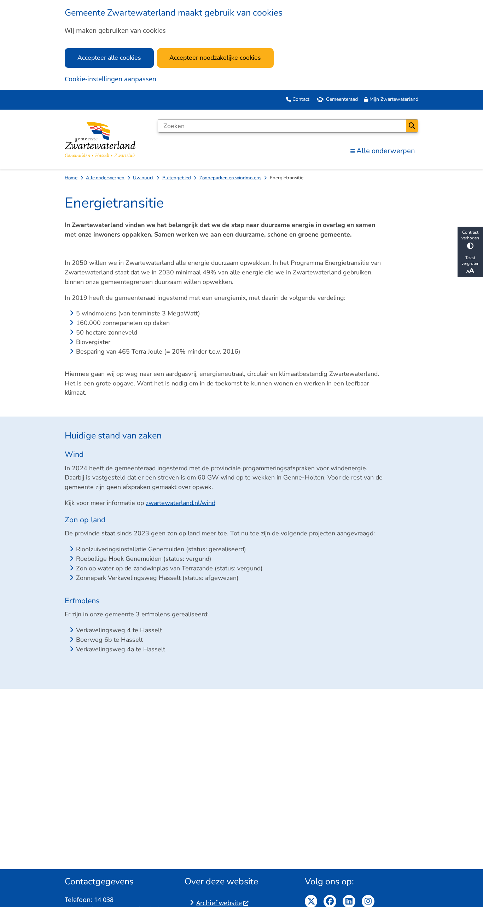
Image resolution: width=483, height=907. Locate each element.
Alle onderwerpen (105, 177)
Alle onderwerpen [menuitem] (385, 151)
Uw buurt (143, 177)
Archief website (219, 903)
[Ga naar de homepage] (100, 139)
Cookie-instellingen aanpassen (110, 79)
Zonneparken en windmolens (230, 177)
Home (71, 177)
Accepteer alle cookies (109, 57)
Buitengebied (176, 177)
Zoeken (412, 126)
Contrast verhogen (470, 235)
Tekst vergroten (470, 260)
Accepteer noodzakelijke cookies (215, 57)
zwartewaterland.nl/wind (180, 503)
